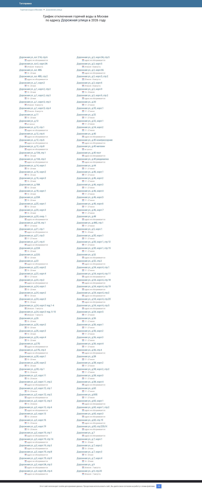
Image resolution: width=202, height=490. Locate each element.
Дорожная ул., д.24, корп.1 (32, 286)
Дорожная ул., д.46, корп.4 (90, 191)
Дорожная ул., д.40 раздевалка (93, 159)
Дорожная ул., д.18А (29, 184)
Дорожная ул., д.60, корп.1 (90, 401)
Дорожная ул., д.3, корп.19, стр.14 (36, 439)
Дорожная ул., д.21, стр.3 (31, 235)
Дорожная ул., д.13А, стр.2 (32, 159)
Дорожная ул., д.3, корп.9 (89, 89)
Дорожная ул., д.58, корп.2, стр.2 (93, 369)
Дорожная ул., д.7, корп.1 (89, 439)
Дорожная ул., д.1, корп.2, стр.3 (35, 95)
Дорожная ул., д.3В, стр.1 (32, 369)
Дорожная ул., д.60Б (87, 394)
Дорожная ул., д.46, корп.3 (90, 184)
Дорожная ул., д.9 (86, 464)
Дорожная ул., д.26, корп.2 (32, 324)
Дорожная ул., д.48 (86, 216)
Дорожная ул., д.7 (86, 432)
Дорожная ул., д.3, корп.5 (89, 63)
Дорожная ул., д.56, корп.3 (90, 337)
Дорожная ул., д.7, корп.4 (89, 458)
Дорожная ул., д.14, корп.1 (32, 165)
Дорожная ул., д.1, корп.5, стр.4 (35, 108)
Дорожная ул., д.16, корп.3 (32, 178)
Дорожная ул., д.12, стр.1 (31, 127)
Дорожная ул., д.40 (86, 133)
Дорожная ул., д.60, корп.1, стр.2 (93, 407)
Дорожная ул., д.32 (86, 114)
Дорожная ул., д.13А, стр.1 (32, 152)
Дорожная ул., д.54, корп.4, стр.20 (94, 299)
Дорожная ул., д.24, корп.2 (32, 292)
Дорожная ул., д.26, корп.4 (32, 337)
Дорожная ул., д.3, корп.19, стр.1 (35, 432)
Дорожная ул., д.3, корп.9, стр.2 (92, 95)
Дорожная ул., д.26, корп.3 (32, 331)
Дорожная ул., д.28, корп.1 (32, 356)
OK (159, 486)
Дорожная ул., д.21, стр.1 (31, 229)
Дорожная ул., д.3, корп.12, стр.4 (35, 407)
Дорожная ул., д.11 (28, 114)
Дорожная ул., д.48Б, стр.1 (90, 222)
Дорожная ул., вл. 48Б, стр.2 (33, 76)
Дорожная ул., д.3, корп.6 (89, 83)
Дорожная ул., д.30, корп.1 (90, 108)
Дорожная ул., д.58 (86, 356)
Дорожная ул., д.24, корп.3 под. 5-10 (37, 312)
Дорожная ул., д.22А (29, 248)
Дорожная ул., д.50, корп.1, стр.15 (94, 248)
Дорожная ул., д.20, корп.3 (32, 210)
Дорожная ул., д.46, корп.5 (90, 197)
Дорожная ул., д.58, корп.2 (90, 362)
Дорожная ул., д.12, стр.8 (31, 146)
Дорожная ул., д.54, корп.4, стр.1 (93, 267)
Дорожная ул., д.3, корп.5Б (90, 70)
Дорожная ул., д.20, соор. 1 (32, 216)
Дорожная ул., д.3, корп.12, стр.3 (35, 401)
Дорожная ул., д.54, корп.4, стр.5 (93, 305)
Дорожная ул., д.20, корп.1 (32, 203)
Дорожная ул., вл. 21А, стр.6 (33, 57)
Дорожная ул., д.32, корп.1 (90, 121)
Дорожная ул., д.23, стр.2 (31, 280)
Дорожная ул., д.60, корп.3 (90, 413)
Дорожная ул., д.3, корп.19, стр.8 (35, 451)
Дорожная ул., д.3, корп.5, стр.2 (92, 76)
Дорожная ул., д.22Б (29, 254)
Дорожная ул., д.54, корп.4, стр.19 (94, 286)
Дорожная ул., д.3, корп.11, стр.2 (35, 382)
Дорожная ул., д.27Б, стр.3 (32, 350)
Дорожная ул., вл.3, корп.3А (33, 63)
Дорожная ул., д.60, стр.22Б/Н (92, 426)
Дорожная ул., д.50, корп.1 (90, 235)
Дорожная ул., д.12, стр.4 (31, 133)
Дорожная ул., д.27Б (29, 343)
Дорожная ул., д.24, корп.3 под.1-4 (36, 305)
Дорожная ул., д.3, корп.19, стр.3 (35, 445)
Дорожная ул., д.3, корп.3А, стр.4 (35, 471)
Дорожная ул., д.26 (28, 318)
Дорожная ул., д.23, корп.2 (32, 267)
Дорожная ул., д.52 (86, 254)
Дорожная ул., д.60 (86, 388)
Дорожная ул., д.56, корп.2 (90, 331)
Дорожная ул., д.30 (86, 102)
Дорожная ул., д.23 (28, 261)
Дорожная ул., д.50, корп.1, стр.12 (94, 242)
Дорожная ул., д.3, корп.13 (32, 413)
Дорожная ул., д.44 (86, 165)
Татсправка (25, 3)
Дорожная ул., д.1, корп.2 (32, 83)
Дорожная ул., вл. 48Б (30, 70)
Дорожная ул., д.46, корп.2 (90, 178)
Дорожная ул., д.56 (86, 318)
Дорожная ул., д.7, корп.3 (89, 451)
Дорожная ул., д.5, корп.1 (89, 229)
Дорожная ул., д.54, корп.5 (90, 312)
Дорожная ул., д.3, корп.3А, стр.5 (93, 57)
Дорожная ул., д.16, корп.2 (32, 172)
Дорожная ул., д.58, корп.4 (90, 382)
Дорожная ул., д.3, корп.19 (32, 426)
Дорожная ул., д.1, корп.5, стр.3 (35, 102)
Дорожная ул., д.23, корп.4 (32, 273)
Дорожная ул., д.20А (29, 197)
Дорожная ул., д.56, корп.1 (90, 324)
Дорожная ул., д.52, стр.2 (89, 261)
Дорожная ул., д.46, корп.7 (90, 210)
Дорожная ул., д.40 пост (89, 152)
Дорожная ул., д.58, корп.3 (90, 375)
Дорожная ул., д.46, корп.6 (90, 203)
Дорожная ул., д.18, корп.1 (32, 191)
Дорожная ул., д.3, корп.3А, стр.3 (35, 464)
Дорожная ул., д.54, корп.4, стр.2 (93, 292)
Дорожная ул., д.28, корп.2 (32, 362)
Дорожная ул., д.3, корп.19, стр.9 (35, 458)
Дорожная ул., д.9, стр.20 (89, 471)
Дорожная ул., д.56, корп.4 (90, 343)
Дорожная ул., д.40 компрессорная (94, 140)
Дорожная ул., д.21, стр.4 (31, 242)
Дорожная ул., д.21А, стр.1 (32, 222)
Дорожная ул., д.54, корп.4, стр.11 (94, 273)
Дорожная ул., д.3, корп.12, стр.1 (35, 388)
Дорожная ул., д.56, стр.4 (89, 350)
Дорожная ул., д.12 (28, 121)
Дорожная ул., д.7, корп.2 (89, 445)
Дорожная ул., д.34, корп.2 (90, 127)
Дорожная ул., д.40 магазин (91, 146)
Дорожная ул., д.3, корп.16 (32, 420)
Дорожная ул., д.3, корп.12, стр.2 (35, 394)
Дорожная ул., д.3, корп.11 (32, 375)
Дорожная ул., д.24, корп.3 (32, 299)
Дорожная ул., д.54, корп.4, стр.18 (94, 280)
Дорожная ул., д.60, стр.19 (90, 420)
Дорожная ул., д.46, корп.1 (90, 172)
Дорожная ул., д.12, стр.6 (31, 140)
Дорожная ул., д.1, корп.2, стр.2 (35, 89)
